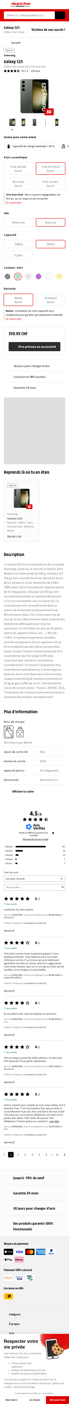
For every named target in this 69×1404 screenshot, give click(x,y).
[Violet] (38, 276)
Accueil (16, 42)
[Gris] (28, 276)
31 (57, 1154)
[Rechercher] (60, 15)
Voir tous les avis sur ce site (35, 839)
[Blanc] (49, 276)
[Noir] (7, 276)
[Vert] (17, 276)
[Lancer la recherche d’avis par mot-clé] (62, 887)
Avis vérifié (11, 904)
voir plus (54, 1121)
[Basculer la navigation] (5, 4)
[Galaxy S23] (21, 498)
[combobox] (29, 15)
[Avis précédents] (4, 1154)
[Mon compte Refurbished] (56, 4)
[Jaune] (59, 276)
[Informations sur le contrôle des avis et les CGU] (53, 832)
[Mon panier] (63, 4)
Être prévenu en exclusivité (37, 347)
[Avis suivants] (65, 1154)
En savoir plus (13, 202)
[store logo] (21, 4)
